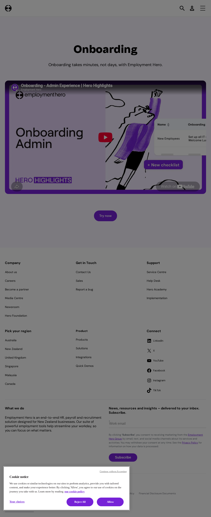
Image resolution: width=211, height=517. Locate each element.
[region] (66, 488)
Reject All (80, 501)
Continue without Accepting (113, 471)
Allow (110, 501)
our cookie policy (74, 491)
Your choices (17, 501)
